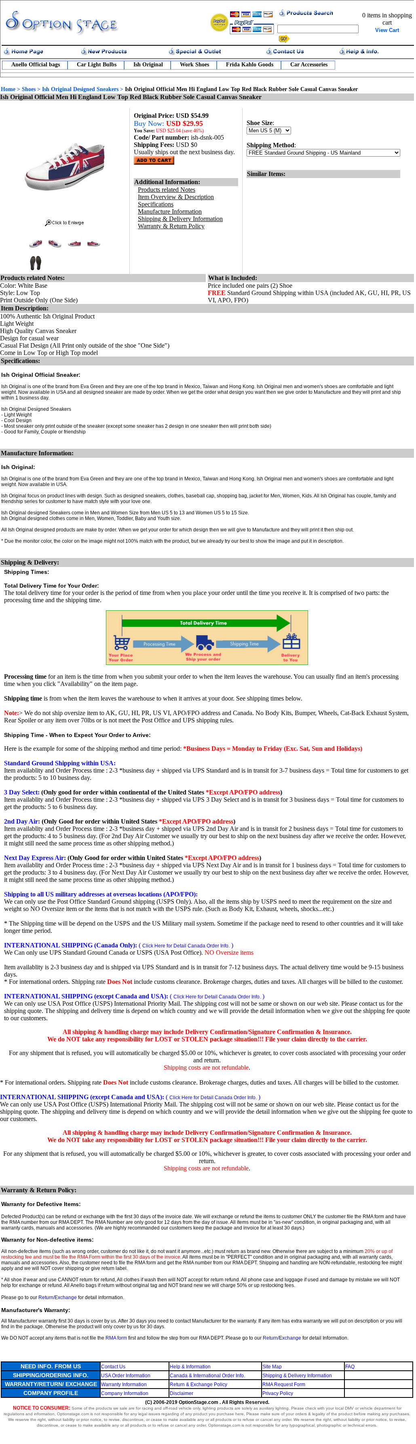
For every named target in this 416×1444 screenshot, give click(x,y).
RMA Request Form (283, 1384)
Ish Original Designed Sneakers (80, 89)
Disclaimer (181, 1393)
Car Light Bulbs (96, 65)
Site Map (272, 1367)
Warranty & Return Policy (171, 226)
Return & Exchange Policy (198, 1384)
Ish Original (148, 65)
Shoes (29, 89)
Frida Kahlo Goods (249, 65)
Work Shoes (194, 65)
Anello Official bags (35, 65)
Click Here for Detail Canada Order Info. (186, 946)
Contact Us (113, 1367)
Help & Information (190, 1367)
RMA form (116, 1338)
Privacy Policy (277, 1393)
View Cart (387, 30)
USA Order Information (125, 1375)
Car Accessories (308, 65)
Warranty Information (124, 1384)
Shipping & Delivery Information (297, 1375)
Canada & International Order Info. (207, 1375)
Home (8, 89)
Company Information (124, 1393)
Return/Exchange (57, 1297)
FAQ (350, 1367)
